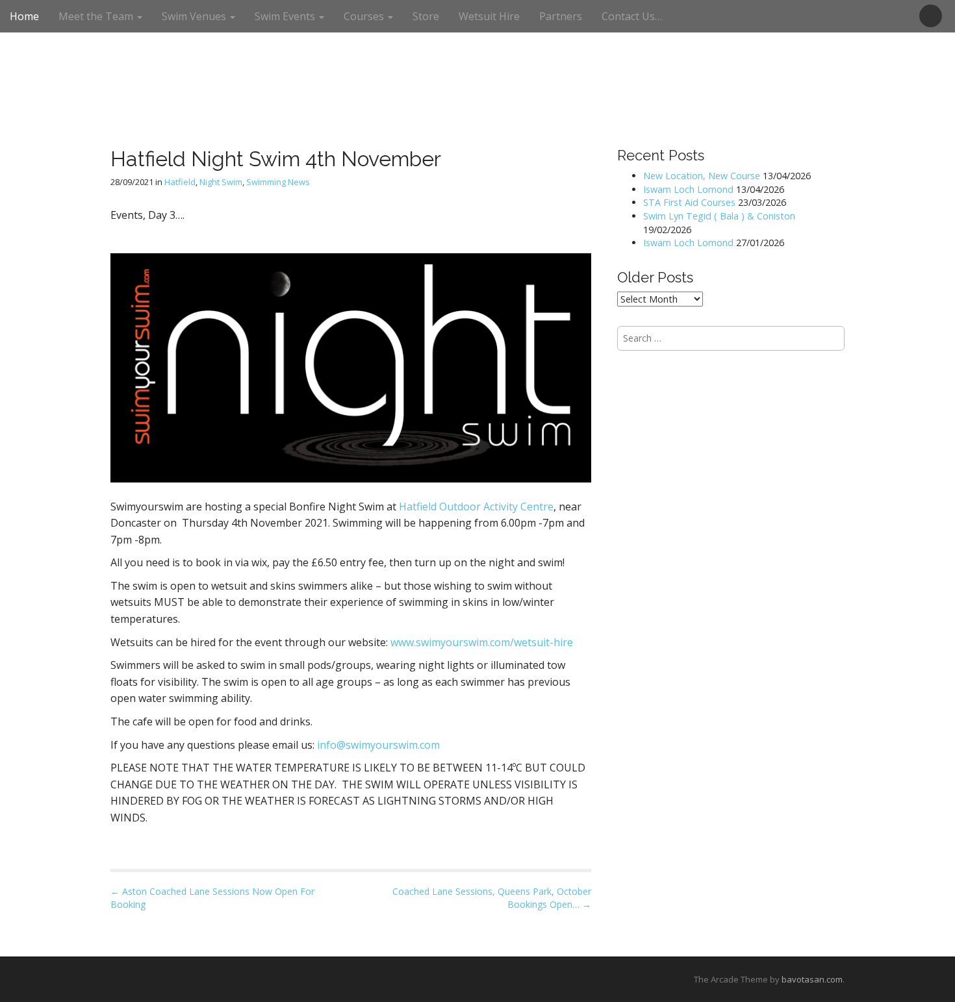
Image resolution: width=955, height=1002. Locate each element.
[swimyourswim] (477, 37)
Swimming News (278, 182)
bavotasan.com (812, 979)
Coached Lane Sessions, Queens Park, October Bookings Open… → (491, 897)
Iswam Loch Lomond (688, 189)
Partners (560, 16)
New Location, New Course (701, 175)
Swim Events (286, 16)
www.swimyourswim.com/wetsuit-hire (483, 642)
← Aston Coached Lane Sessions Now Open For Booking (212, 897)
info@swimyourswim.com (378, 745)
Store (426, 16)
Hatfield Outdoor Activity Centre (476, 506)
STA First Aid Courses (689, 202)
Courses (365, 16)
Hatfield (180, 182)
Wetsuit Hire (489, 16)
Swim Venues (195, 16)
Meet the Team (97, 16)
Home (24, 16)
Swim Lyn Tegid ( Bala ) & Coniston (719, 216)
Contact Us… (632, 16)
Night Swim (220, 182)
